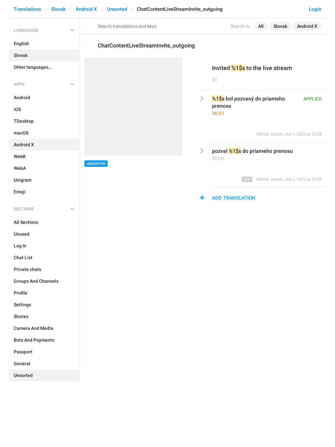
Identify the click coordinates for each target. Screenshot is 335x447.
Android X (86, 9)
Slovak (58, 9)
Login (315, 9)
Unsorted (117, 9)
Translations (27, 9)
